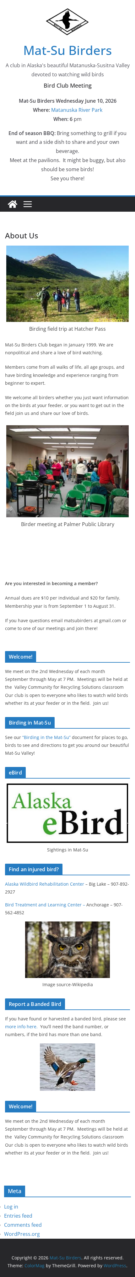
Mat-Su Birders (67, 50)
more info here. (22, 1027)
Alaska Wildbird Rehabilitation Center (44, 884)
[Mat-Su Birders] (12, 204)
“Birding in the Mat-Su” (46, 737)
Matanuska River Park (76, 109)
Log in (11, 1206)
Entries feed (18, 1215)
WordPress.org (22, 1234)
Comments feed (23, 1224)
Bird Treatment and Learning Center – (45, 905)
